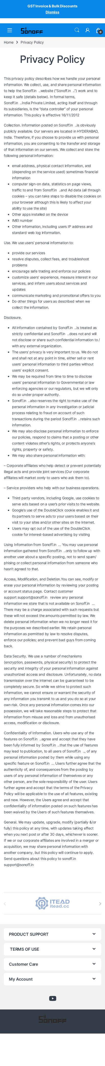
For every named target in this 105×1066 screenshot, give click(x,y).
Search (77, 30)
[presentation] (100, 904)
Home (8, 42)
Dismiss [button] (52, 12)
